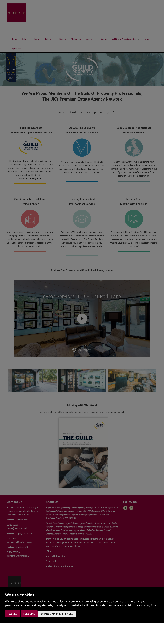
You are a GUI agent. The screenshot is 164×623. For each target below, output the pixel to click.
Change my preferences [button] (57, 613)
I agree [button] (12, 613)
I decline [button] (29, 613)
